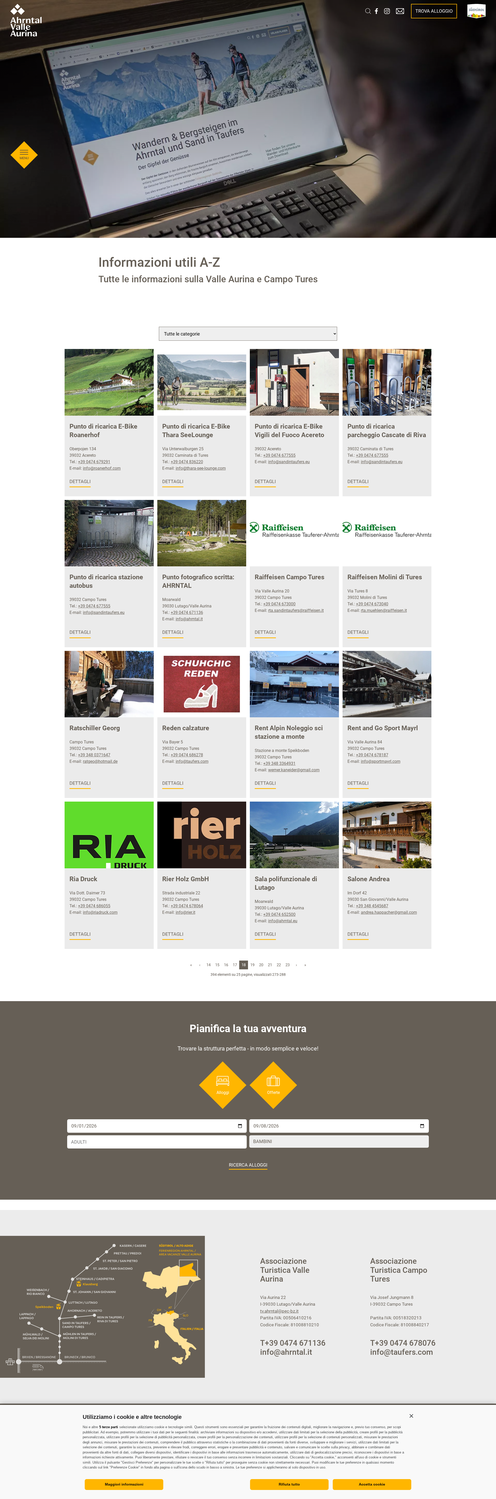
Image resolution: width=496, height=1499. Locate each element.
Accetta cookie (372, 1484)
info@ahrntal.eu (282, 920)
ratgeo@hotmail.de (100, 761)
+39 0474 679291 (94, 461)
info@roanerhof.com (102, 468)
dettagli (80, 481)
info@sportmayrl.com (380, 761)
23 (287, 965)
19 (252, 965)
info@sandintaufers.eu (289, 461)
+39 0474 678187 (372, 754)
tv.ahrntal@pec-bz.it (279, 1311)
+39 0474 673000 (279, 604)
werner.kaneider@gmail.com (294, 769)
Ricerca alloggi (248, 1165)
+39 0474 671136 (187, 612)
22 (279, 965)
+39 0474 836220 (187, 461)
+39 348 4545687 (372, 905)
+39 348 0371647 (94, 754)
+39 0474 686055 (94, 905)
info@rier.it (185, 912)
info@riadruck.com (100, 912)
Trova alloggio (434, 11)
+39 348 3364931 (279, 763)
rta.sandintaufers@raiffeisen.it (296, 610)
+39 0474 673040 (372, 604)
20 (261, 965)
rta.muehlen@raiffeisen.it (384, 610)
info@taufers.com (192, 761)
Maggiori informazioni (124, 1484)
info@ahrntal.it (189, 619)
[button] (411, 1416)
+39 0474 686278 (187, 754)
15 (217, 965)
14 (208, 965)
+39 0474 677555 (279, 455)
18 (244, 965)
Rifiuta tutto (289, 1484)
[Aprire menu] (24, 152)
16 (226, 965)
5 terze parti (108, 1427)
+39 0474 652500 (279, 914)
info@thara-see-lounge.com (201, 468)
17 (235, 965)
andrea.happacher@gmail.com (389, 912)
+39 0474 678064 (187, 905)
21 (270, 965)
